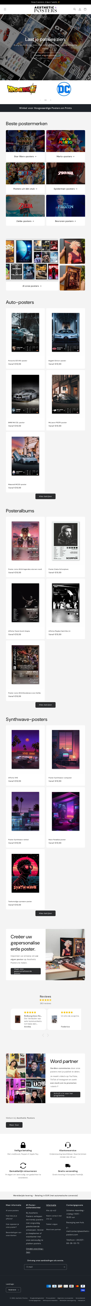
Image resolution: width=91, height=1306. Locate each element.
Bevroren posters (64, 221)
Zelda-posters (24, 221)
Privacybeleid (50, 1298)
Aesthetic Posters (22, 1298)
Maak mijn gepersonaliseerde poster (23, 971)
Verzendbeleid (80, 1298)
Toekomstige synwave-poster (20, 902)
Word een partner (53, 1229)
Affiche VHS (13, 778)
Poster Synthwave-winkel (18, 840)
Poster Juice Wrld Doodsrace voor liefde (24, 693)
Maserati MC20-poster (17, 484)
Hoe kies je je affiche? (11, 1217)
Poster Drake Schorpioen (59, 569)
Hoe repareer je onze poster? (12, 1225)
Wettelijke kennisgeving (68, 1300)
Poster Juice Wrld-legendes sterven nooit (25, 569)
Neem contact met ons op (54, 1217)
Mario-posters (64, 156)
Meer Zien (14, 1125)
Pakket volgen (52, 1224)
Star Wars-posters (24, 156)
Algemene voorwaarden (65, 1298)
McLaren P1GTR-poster (58, 423)
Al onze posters (31, 286)
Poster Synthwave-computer (60, 778)
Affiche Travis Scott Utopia (19, 631)
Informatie (51, 1205)
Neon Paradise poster (57, 840)
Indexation (81, 1300)
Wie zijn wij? (51, 1210)
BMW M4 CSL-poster (16, 423)
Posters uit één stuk (24, 189)
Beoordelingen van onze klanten (13, 1233)
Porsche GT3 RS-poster (17, 361)
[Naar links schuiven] (40, 100)
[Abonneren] (64, 1267)
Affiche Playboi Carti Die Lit (59, 631)
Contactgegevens (35, 1300)
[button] (5, 9)
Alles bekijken (45, 496)
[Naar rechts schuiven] (50, 100)
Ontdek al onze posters (45, 55)
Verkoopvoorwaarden (50, 1300)
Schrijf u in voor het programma (63, 1094)
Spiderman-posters (64, 189)
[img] (45, 1000)
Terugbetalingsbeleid (37, 1298)
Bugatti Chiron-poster (57, 361)
